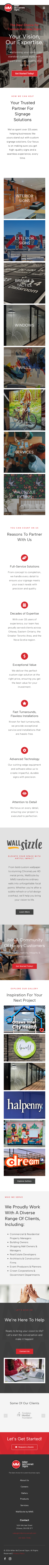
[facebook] (5, 1559)
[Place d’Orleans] (24, 1121)
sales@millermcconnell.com (24, 1533)
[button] (6, 1416)
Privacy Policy (18, 1553)
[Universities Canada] (24, 1064)
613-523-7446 (24, 1538)
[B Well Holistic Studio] (24, 1036)
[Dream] (24, 1150)
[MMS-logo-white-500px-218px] (14, 4)
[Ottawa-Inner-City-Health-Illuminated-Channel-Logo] (24, 1007)
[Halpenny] (24, 1093)
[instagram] (10, 1559)
